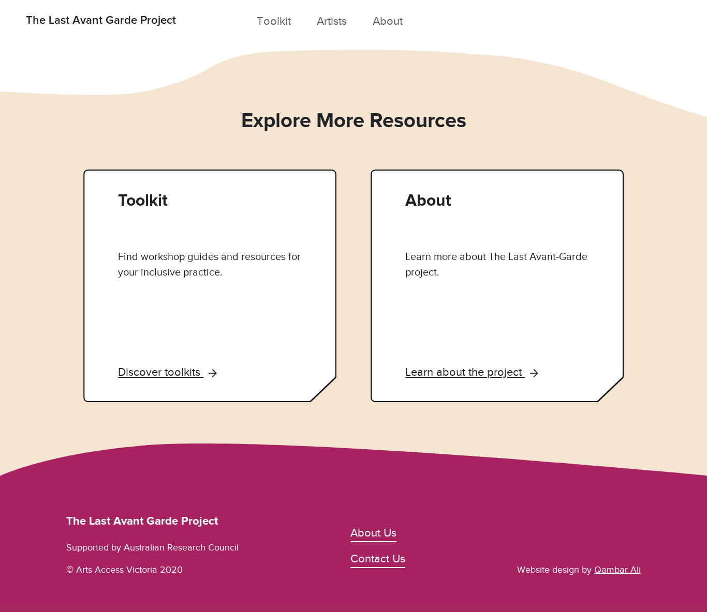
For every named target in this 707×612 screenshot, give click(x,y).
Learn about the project (465, 371)
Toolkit (274, 20)
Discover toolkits (160, 371)
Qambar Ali (617, 569)
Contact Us (377, 558)
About (388, 20)
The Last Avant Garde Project (101, 20)
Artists (332, 20)
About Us (373, 532)
